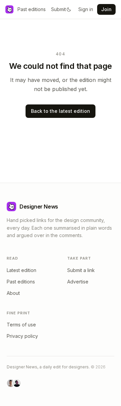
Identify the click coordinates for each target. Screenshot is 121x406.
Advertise (77, 281)
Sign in (85, 9)
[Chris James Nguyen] (17, 383)
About (13, 293)
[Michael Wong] (11, 383)
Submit (58, 9)
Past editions (31, 9)
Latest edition (21, 270)
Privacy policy (22, 336)
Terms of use (21, 324)
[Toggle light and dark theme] (69, 9)
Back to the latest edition (60, 111)
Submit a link (81, 270)
